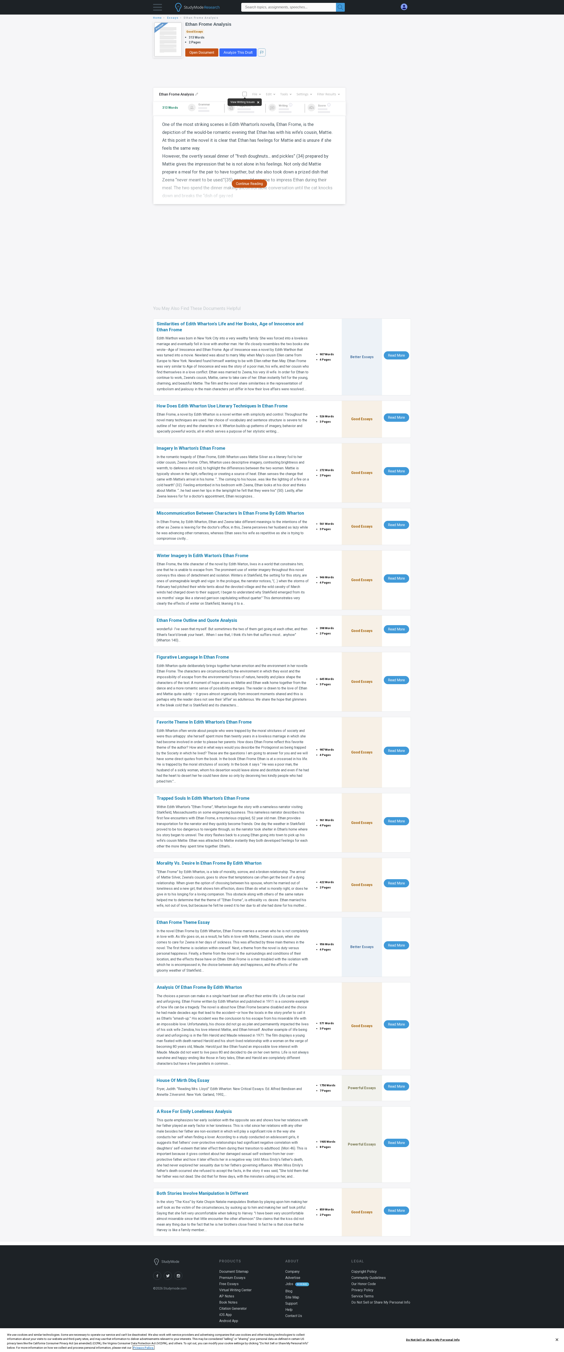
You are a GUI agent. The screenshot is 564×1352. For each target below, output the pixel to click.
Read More (396, 355)
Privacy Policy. (143, 1347)
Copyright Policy (364, 1271)
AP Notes (226, 1296)
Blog (288, 1291)
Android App (228, 1321)
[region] (282, 1340)
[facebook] (158, 1278)
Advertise (292, 1278)
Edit (269, 94)
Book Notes (228, 1302)
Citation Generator (233, 1308)
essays (173, 17)
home (157, 17)
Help (289, 1310)
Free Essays (229, 1284)
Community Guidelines (368, 1278)
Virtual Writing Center (235, 1290)
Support (291, 1303)
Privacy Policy (362, 1290)
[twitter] (169, 1278)
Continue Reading (249, 184)
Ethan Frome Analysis (208, 24)
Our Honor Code (363, 1284)
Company (292, 1271)
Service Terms (362, 1296)
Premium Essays (232, 1278)
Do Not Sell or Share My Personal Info (433, 1339)
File (254, 94)
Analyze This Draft (238, 52)
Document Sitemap (234, 1271)
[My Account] (406, 7)
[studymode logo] (205, 7)
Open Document (201, 52)
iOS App (225, 1315)
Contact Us (293, 1316)
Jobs (289, 1284)
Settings (302, 94)
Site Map (292, 1297)
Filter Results (326, 94)
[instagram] (179, 1278)
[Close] (557, 1340)
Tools (284, 94)
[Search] (340, 7)
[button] (157, 8)
